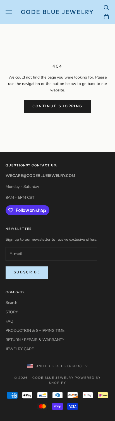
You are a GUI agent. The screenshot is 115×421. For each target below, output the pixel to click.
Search (11, 302)
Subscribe (27, 272)
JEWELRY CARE (20, 349)
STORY (12, 312)
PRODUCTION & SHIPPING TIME (35, 330)
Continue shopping (57, 106)
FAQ (9, 321)
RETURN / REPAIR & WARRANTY (35, 339)
